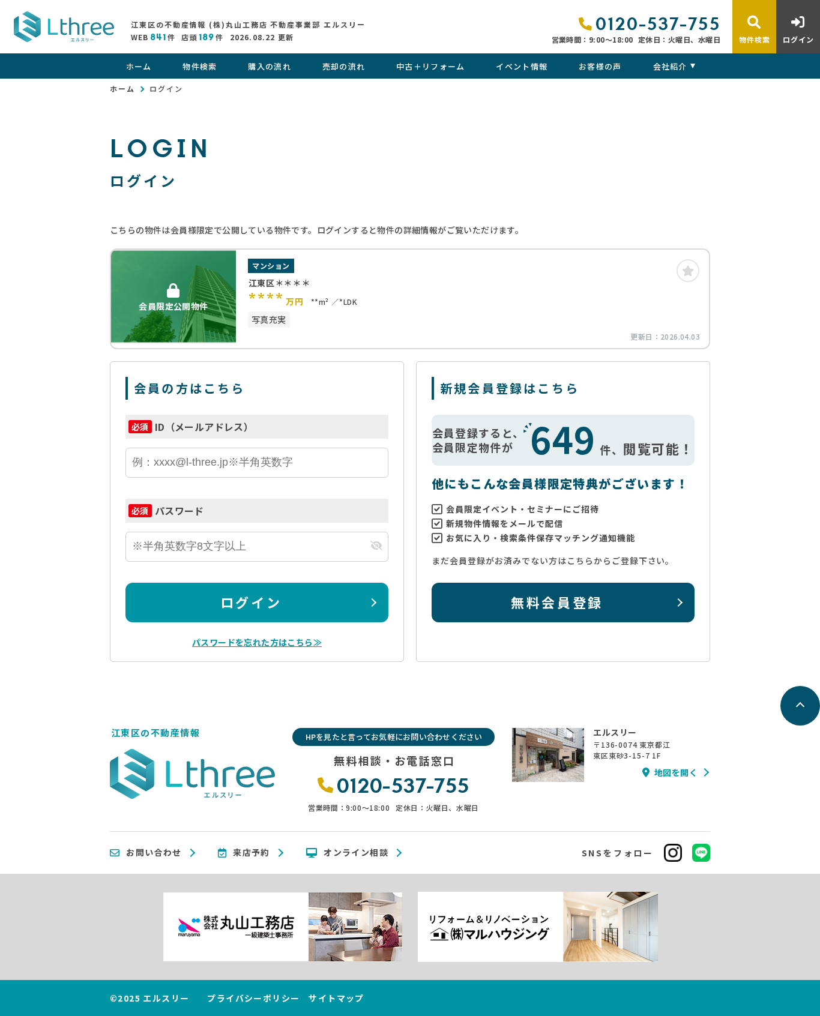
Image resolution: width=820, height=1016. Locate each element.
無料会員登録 (557, 602)
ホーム (138, 66)
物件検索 (199, 66)
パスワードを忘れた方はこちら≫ (257, 642)
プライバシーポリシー (253, 998)
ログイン (251, 602)
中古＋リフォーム (430, 66)
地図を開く (676, 772)
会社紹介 (670, 66)
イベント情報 (521, 66)
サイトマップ (336, 998)
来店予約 (251, 853)
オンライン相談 (356, 853)
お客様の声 (600, 66)
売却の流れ (344, 66)
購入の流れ (269, 66)
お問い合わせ (153, 853)
